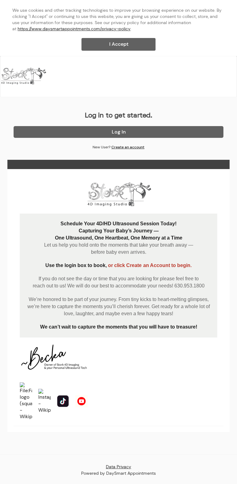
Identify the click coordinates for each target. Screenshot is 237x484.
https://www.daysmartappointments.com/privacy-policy (74, 29)
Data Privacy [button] (118, 466)
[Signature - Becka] (54, 358)
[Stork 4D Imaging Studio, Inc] (23, 76)
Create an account (127, 147)
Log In (119, 132)
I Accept (118, 44)
